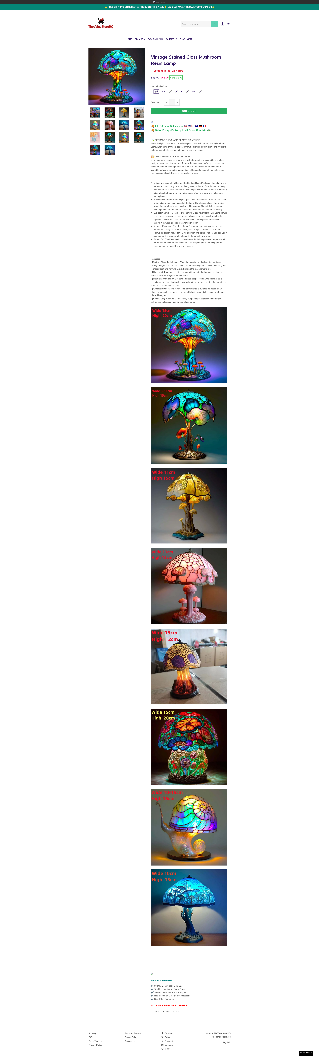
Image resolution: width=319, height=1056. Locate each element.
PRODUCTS (140, 39)
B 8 (163, 91)
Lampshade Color (159, 86)
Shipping (92, 1033)
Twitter (167, 1037)
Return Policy (131, 1037)
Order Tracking (95, 1041)
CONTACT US (171, 39)
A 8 (156, 91)
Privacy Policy (95, 1044)
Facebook (169, 1033)
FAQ (90, 1037)
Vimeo (167, 1048)
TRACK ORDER (186, 39)
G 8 (193, 91)
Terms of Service (133, 1033)
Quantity (155, 102)
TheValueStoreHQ (222, 1033)
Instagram (169, 1044)
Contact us (130, 1041)
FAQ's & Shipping (155, 39)
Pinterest (168, 1041)
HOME (129, 39)
